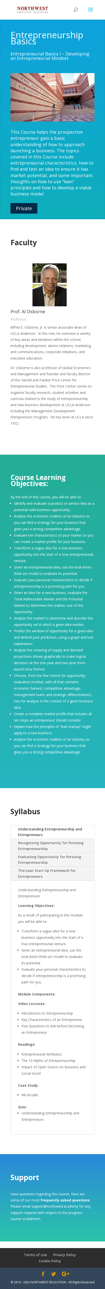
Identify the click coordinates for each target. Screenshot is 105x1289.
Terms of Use (35, 1254)
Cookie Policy (50, 1261)
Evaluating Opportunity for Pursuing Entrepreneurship (49, 859)
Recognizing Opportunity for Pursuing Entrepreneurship (51, 845)
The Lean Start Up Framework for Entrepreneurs (47, 873)
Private (24, 208)
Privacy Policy (64, 1254)
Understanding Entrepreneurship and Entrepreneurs (50, 832)
